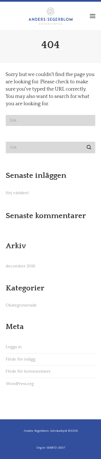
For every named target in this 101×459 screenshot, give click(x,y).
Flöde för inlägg (20, 359)
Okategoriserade (21, 305)
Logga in (14, 346)
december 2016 (20, 266)
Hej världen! (17, 193)
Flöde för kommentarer (28, 371)
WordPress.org (20, 383)
